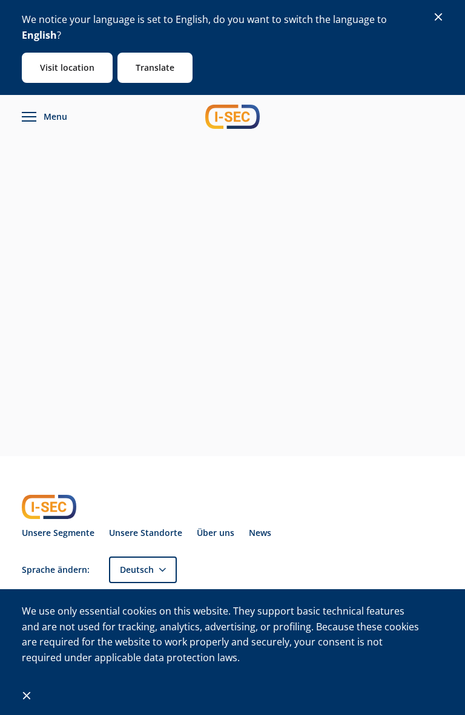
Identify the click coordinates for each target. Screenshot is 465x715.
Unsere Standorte (145, 533)
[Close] (438, 17)
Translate (155, 67)
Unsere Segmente (58, 533)
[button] (143, 570)
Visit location (67, 67)
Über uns (215, 533)
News (260, 533)
